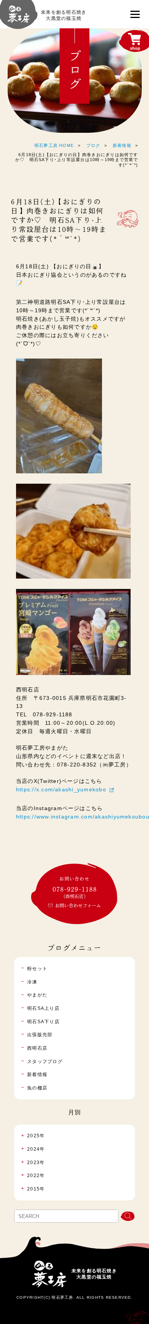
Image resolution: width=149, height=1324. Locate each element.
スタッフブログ (45, 1061)
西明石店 (37, 1048)
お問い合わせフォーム (78, 905)
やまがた (37, 995)
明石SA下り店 (43, 1021)
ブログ (93, 145)
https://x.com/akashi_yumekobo (61, 789)
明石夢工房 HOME (54, 145)
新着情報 (122, 145)
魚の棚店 (37, 1088)
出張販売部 (39, 1034)
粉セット (37, 968)
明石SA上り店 (43, 1008)
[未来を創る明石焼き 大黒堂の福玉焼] (18, 18)
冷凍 (32, 982)
